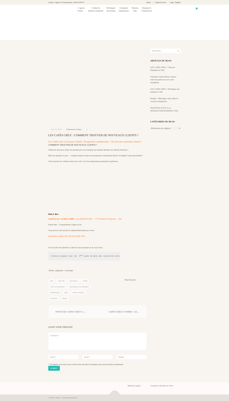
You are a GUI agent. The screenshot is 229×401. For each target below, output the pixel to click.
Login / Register (175, 2)
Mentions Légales (134, 386)
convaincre (74, 281)
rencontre (53, 298)
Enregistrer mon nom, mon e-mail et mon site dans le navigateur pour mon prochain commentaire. (87, 364)
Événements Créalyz (74, 129)
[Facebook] (49, 386)
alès (51, 281)
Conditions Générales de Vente (161, 386)
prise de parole (78, 292)
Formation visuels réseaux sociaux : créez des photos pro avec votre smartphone (163, 79)
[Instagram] (62, 386)
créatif (85, 281)
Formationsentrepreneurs (124, 9)
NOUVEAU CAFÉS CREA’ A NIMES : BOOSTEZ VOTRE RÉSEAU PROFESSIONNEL (70, 312)
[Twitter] (53, 386)
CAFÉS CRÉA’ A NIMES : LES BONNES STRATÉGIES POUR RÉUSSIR (125, 312)
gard (66, 292)
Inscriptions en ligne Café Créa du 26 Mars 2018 (66, 236)
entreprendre (55, 292)
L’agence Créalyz (81, 9)
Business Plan (135, 9)
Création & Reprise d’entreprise (95, 9)
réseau (64, 298)
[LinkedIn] (57, 386)
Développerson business (111, 9)
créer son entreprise (57, 287)
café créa (61, 281)
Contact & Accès (160, 2)
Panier (148, 2)
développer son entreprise (79, 287)
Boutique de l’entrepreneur (146, 9)
